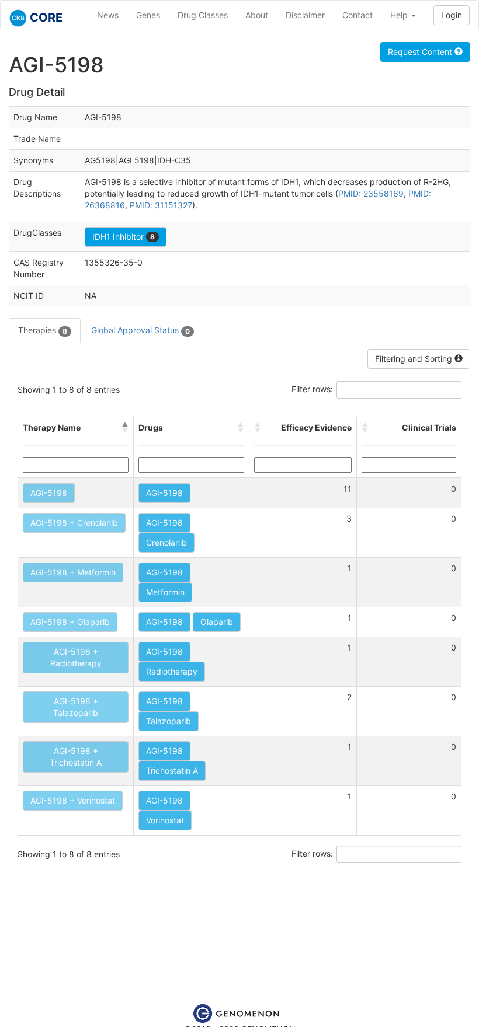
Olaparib (216, 622)
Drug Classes (203, 15)
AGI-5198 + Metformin (73, 572)
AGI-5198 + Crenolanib (74, 523)
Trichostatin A (172, 771)
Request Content (421, 52)
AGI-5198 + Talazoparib (75, 707)
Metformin (165, 592)
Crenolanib (166, 542)
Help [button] (400, 15)
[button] (125, 428)
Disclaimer (305, 15)
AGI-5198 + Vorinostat (72, 800)
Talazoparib (168, 721)
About (256, 15)
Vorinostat (165, 820)
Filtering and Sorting (414, 359)
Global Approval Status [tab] (140, 330)
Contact (357, 15)
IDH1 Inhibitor (123, 237)
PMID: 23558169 (371, 193)
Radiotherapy (171, 671)
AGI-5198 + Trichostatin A (76, 756)
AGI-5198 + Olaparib (70, 622)
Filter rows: (312, 389)
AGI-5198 (48, 493)
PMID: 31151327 (161, 205)
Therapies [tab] (42, 330)
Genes (148, 15)
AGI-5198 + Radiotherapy (76, 657)
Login (451, 15)
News (108, 15)
